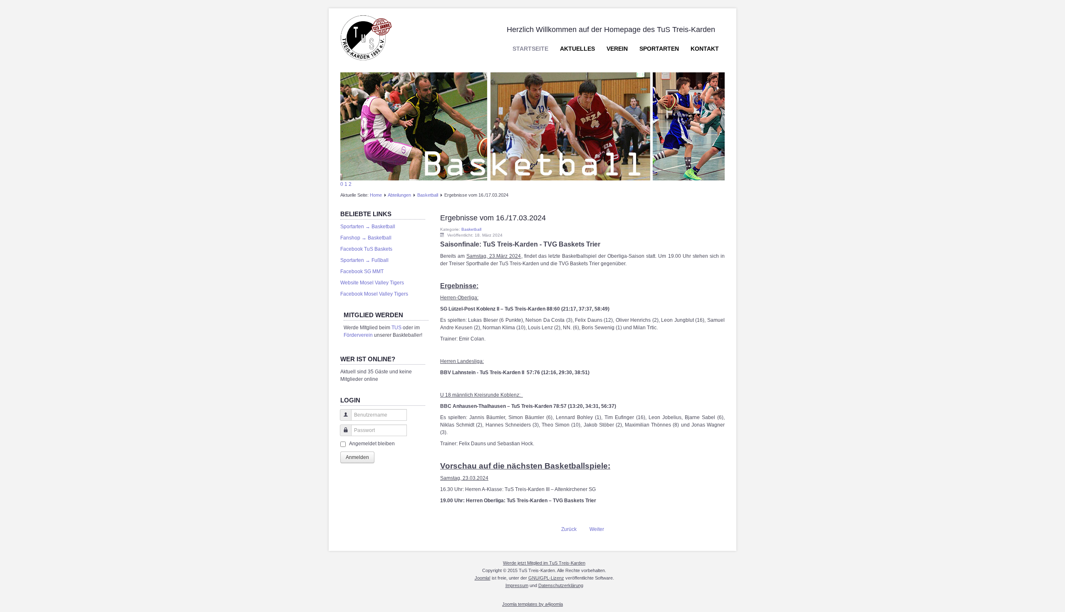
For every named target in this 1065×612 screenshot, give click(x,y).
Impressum (516, 585)
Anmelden (357, 457)
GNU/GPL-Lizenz (546, 577)
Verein (617, 48)
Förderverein (358, 335)
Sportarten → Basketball (367, 227)
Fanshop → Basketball (365, 238)
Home (376, 194)
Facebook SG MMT (362, 271)
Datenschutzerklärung (560, 585)
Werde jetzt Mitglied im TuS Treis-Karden (544, 562)
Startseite (530, 48)
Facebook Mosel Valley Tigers (374, 294)
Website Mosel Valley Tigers (372, 283)
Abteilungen (399, 194)
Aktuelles (577, 48)
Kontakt (705, 48)
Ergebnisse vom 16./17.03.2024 (493, 218)
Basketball (427, 194)
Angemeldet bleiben (372, 444)
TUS (396, 328)
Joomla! (482, 577)
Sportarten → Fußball (364, 260)
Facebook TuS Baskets (366, 249)
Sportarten (659, 48)
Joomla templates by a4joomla (532, 604)
